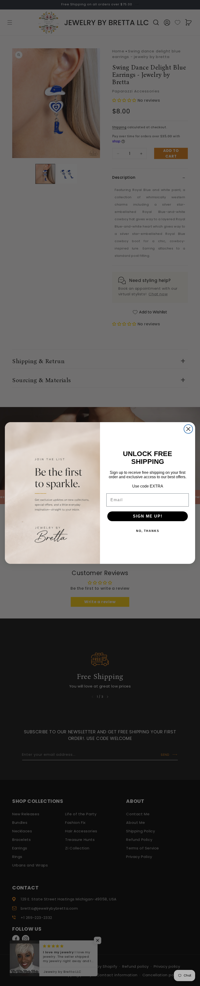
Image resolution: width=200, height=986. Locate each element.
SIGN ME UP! (147, 516)
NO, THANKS (147, 531)
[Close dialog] (188, 429)
